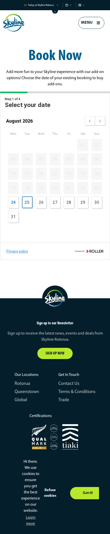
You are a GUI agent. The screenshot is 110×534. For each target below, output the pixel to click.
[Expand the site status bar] (55, 12)
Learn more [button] (31, 521)
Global (21, 400)
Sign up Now (55, 353)
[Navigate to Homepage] (14, 23)
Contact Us (68, 384)
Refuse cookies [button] (50, 493)
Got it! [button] (88, 493)
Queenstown (27, 392)
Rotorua (22, 384)
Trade (63, 400)
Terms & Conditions (76, 392)
